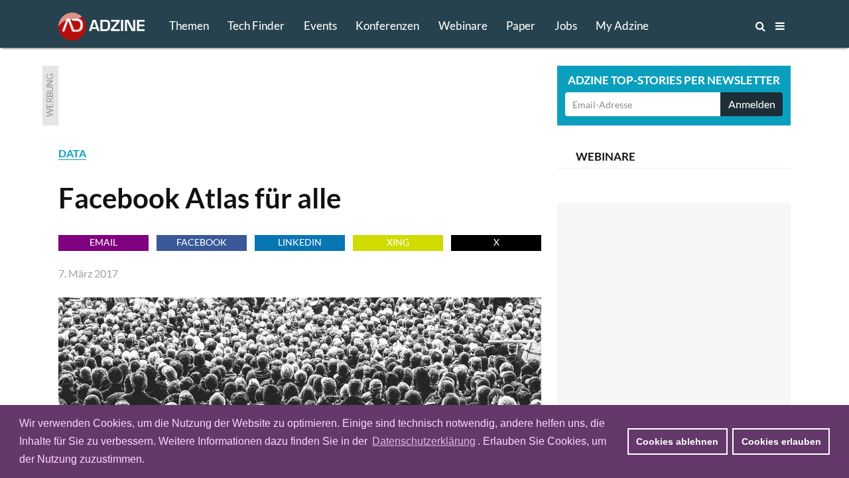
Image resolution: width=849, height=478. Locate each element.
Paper (520, 26)
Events (320, 26)
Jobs (566, 26)
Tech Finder (256, 26)
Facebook (201, 242)
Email (103, 242)
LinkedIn (300, 242)
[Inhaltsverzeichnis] (780, 26)
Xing (398, 242)
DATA (72, 153)
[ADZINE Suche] (716, 26)
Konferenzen (387, 26)
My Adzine (622, 26)
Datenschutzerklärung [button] (424, 441)
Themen (189, 26)
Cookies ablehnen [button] (677, 441)
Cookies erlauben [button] (781, 441)
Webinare (463, 26)
